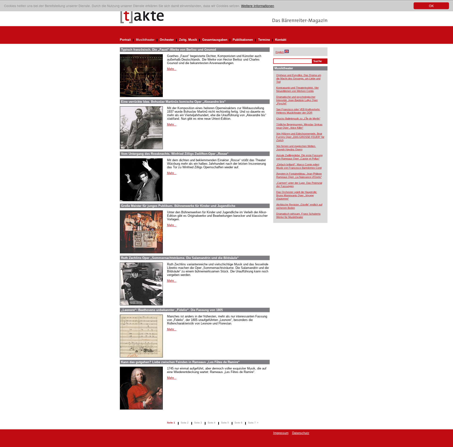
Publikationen (243, 39)
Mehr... (171, 69)
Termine (264, 39)
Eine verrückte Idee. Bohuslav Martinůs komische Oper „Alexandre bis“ (173, 101)
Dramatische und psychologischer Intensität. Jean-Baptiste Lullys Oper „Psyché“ (297, 100)
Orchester (167, 39)
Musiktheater (145, 39)
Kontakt (280, 39)
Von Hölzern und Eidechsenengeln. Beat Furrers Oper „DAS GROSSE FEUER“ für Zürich (300, 137)
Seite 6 (238, 422)
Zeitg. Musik (188, 39)
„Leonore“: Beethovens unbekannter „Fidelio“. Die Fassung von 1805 (172, 310)
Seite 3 (198, 422)
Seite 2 (185, 422)
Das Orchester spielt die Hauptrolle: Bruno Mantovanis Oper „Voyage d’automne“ (296, 195)
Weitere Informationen (257, 5)
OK (431, 5)
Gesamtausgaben (214, 39)
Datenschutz (300, 433)
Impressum (281, 433)
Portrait (125, 39)
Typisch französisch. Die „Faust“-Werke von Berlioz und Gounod (168, 49)
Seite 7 (252, 422)
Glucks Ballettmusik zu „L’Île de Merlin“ (298, 118)
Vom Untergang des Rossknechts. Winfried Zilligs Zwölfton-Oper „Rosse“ (175, 154)
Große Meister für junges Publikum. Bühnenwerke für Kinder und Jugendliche (178, 206)
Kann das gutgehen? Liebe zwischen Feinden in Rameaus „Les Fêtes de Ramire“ (180, 362)
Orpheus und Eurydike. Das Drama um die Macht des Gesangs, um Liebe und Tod (298, 78)
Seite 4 (211, 422)
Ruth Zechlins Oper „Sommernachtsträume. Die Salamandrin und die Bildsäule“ (180, 258)
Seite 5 (225, 422)
